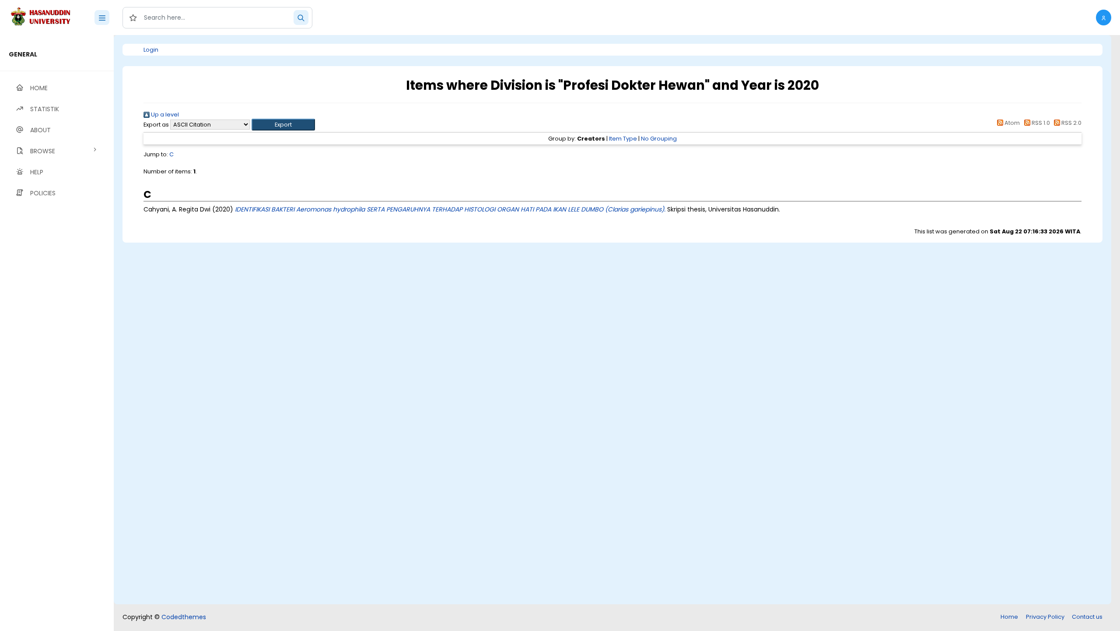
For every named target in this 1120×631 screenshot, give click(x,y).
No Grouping (659, 138)
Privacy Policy (1045, 616)
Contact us (1087, 616)
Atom (1011, 123)
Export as (156, 124)
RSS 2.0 (1071, 123)
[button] (1103, 17)
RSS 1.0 (1040, 123)
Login (151, 49)
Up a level (164, 114)
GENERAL (23, 54)
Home (1009, 616)
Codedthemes (183, 617)
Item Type (623, 138)
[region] (57, 333)
